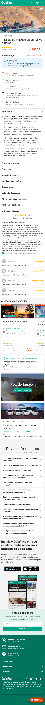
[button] (22, 111)
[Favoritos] (37, 2)
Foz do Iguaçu (7, 36)
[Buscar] (32, 2)
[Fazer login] (42, 2)
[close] (41, 692)
